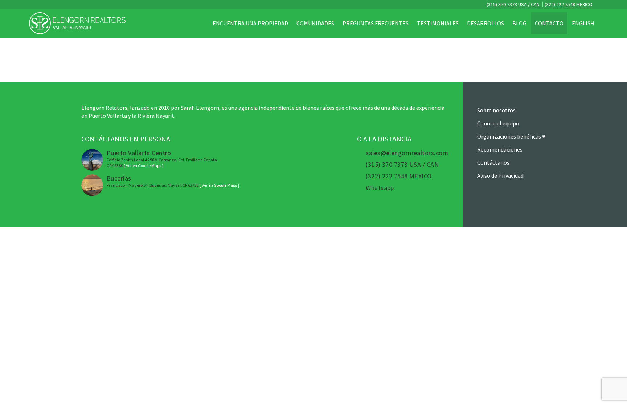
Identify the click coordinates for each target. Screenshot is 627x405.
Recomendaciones (499, 149)
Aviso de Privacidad (500, 175)
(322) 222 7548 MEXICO (569, 4)
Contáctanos (493, 162)
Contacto (549, 23)
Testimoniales (438, 23)
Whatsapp (380, 188)
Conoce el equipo (498, 123)
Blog (519, 23)
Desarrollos (485, 23)
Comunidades (315, 23)
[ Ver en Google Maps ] (143, 165)
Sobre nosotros (496, 110)
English (583, 23)
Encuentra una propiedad (250, 23)
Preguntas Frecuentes (376, 23)
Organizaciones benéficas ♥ (511, 136)
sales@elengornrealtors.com (407, 153)
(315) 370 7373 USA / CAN (512, 4)
